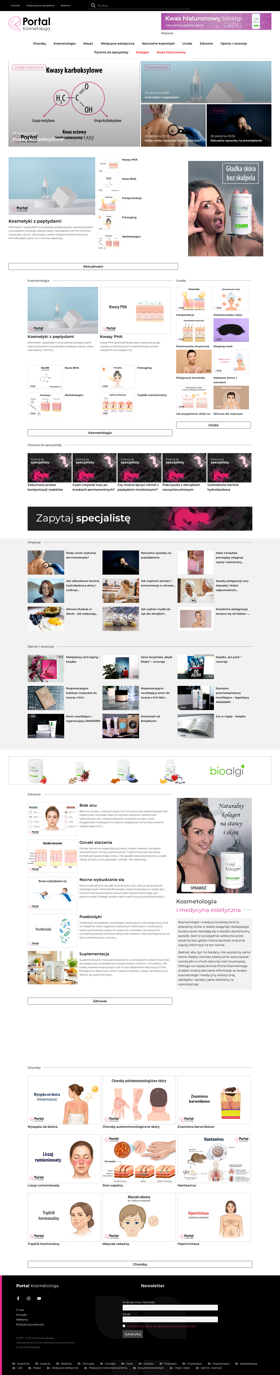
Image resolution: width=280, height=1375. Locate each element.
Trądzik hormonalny (43, 1244)
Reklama (65, 5)
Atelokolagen (131, 236)
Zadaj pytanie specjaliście (40, 5)
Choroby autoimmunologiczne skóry (131, 1127)
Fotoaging (129, 217)
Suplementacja (94, 954)
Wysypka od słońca (43, 1127)
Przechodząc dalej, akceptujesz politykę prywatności (162, 1326)
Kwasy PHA (130, 159)
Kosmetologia (65, 43)
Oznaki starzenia (95, 842)
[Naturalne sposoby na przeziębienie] (239, 125)
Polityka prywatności (30, 1324)
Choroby (39, 43)
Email (126, 1314)
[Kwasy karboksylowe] (74, 104)
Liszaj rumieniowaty (43, 1185)
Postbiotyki (90, 916)
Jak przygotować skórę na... (193, 413)
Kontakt (15, 5)
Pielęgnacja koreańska (190, 377)
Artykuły (153, 110)
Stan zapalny (112, 1185)
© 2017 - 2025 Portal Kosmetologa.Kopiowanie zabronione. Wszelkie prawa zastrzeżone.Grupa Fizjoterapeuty (45, 1343)
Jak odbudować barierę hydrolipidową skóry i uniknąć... (82, 585)
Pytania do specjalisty (111, 52)
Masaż (88, 43)
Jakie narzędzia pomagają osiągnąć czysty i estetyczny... (229, 557)
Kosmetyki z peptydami (35, 221)
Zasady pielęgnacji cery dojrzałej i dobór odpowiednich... (232, 585)
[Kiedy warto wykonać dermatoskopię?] (173, 125)
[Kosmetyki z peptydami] (206, 82)
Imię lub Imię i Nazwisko (139, 1302)
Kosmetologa (37, 1285)
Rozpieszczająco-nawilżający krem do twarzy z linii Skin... (155, 693)
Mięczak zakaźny (115, 1244)
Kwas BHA (129, 179)
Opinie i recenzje (234, 43)
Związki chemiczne (28, 67)
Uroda (187, 43)
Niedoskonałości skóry (228, 314)
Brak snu (88, 805)
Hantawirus (187, 1185)
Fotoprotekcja (132, 198)
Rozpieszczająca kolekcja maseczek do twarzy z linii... (81, 693)
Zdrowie (206, 43)
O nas (20, 1310)
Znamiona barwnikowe (196, 1127)
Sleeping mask (223, 346)
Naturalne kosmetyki (158, 43)
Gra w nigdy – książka (231, 716)
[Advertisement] (123, 1035)
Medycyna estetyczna (117, 43)
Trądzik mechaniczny (152, 395)
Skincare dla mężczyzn (228, 413)
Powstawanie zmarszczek (192, 346)
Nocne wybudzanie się (101, 879)
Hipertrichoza (188, 1244)
